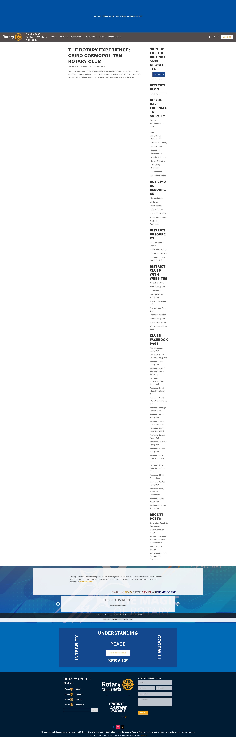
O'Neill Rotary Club (157, 319)
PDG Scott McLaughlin (77, 66)
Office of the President (159, 213)
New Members (156, 206)
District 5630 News (99, 66)
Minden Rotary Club (158, 315)
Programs (80, 705)
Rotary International (158, 217)
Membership (75, 37)
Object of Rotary (156, 210)
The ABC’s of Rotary (159, 143)
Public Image (113, 37)
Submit (143, 713)
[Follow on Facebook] (209, 37)
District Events (156, 172)
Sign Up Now (158, 74)
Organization (156, 146)
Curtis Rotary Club (157, 291)
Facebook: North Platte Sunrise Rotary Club (158, 468)
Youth (101, 37)
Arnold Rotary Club (157, 287)
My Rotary (154, 202)
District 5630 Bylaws (158, 253)
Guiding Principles (158, 157)
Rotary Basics (155, 136)
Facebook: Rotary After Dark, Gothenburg (157, 492)
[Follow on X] (218, 37)
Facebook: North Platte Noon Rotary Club (157, 458)
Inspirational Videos (158, 175)
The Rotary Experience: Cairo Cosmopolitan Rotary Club (99, 55)
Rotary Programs (158, 161)
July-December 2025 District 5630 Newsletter (158, 556)
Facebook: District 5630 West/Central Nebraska (157, 371)
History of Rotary (157, 198)
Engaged (79, 694)
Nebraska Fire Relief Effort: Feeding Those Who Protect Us (158, 540)
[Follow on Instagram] (214, 37)
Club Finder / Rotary (158, 250)
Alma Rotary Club (157, 283)
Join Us (227, 37)
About (54, 37)
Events (63, 37)
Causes (78, 700)
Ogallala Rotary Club (158, 322)
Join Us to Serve (118, 653)
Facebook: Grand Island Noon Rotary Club (157, 391)
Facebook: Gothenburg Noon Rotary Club (157, 381)
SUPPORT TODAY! (86, 582)
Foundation (90, 37)
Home (152, 132)
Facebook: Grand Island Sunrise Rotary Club (158, 401)
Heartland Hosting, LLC (118, 619)
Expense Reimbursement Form (156, 123)
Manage (144, 735)
